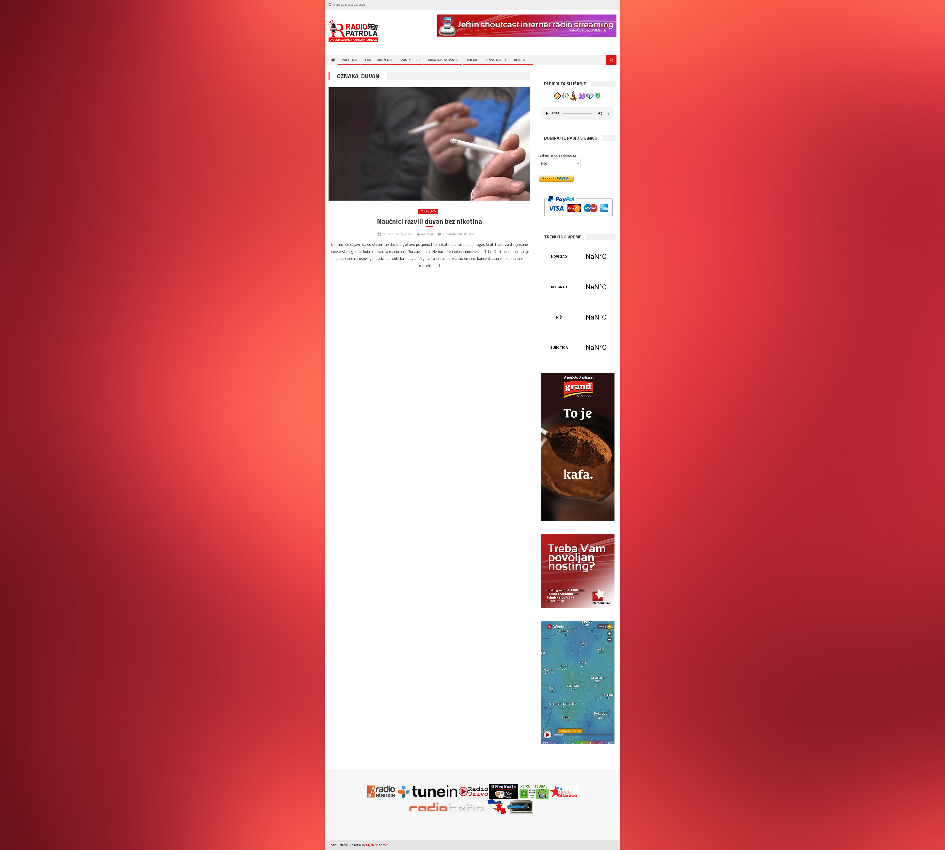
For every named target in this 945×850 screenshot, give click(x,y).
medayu (427, 233)
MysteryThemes (377, 844)
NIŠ (577, 317)
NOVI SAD (577, 257)
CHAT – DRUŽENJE (379, 59)
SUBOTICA (577, 348)
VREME (472, 59)
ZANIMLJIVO (410, 59)
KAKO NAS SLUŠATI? (443, 59)
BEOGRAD (577, 287)
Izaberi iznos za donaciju (557, 155)
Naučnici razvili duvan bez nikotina (429, 221)
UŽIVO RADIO (496, 59)
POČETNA (349, 59)
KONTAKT (521, 59)
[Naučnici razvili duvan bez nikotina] (429, 144)
